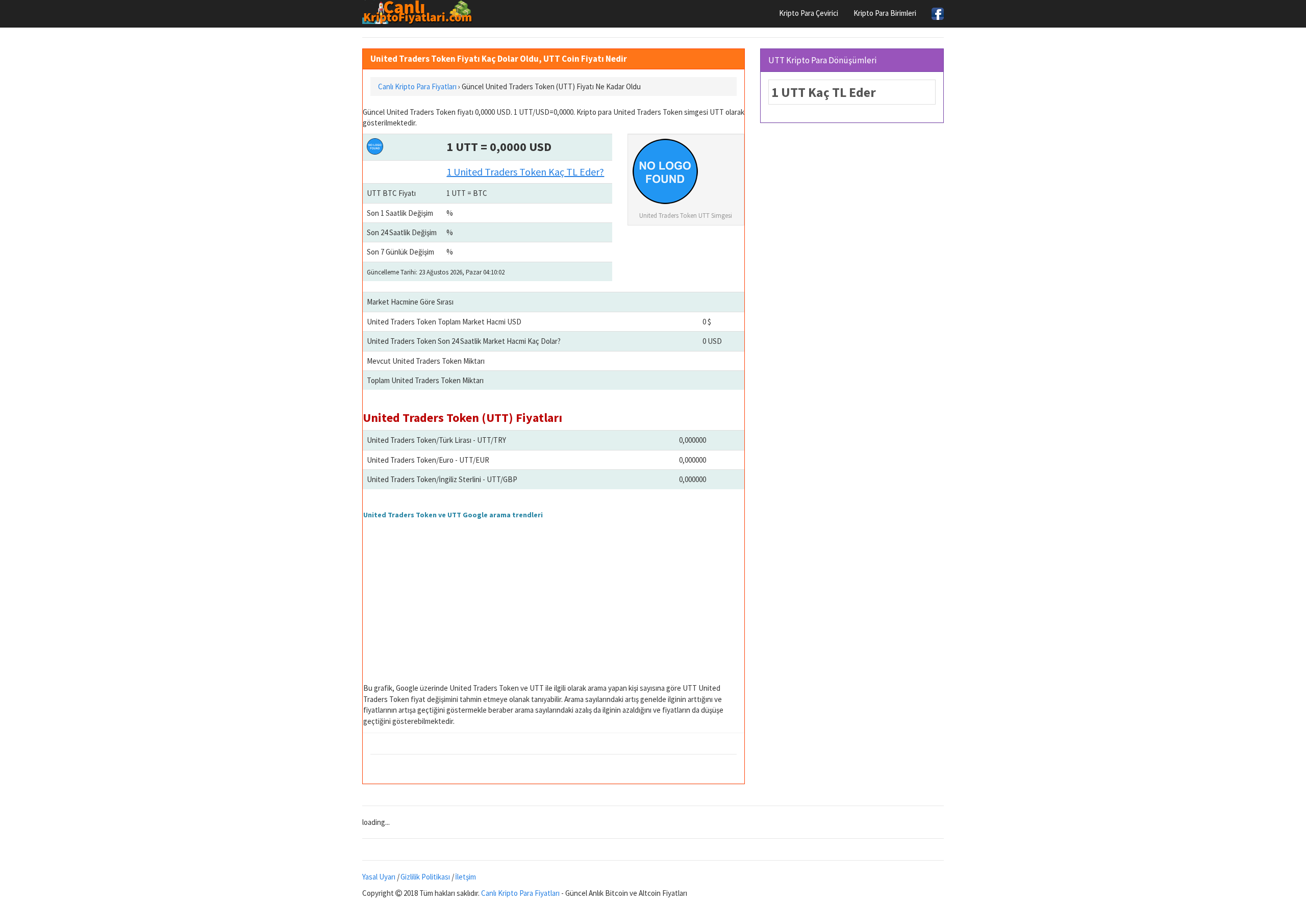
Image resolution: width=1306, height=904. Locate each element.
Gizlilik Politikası (425, 877)
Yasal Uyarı (378, 877)
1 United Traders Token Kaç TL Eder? (525, 171)
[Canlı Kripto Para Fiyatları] (420, 12)
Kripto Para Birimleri (884, 13)
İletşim (465, 877)
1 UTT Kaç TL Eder (823, 92)
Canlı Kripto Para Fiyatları (520, 893)
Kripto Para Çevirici (808, 13)
